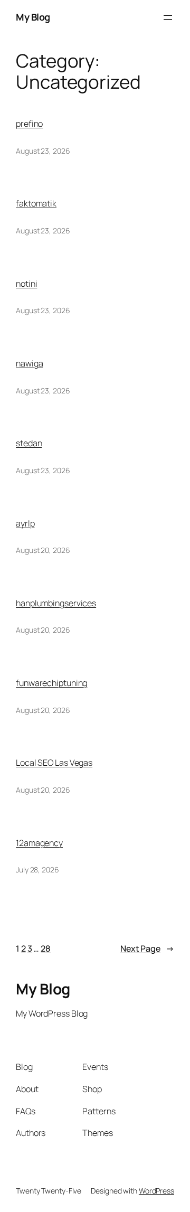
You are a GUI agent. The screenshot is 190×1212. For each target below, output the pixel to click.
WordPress (156, 1191)
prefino (29, 123)
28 (46, 948)
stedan (29, 443)
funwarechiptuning (51, 683)
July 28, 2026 (37, 870)
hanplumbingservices (56, 603)
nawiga (29, 363)
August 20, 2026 (43, 550)
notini (26, 283)
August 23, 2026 (43, 151)
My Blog (33, 17)
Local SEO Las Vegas (54, 762)
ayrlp (25, 523)
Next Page (147, 948)
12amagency (39, 843)
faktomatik (36, 203)
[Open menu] (168, 17)
